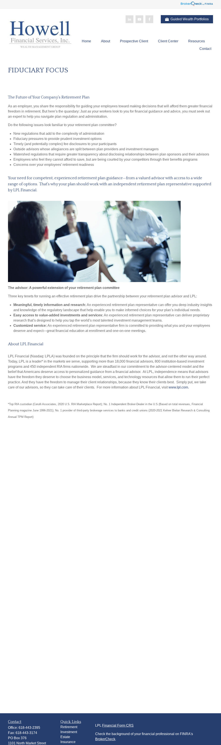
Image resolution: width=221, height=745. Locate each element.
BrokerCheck (105, 739)
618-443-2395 (29, 727)
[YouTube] (139, 19)
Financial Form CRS (118, 725)
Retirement (68, 727)
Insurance (68, 742)
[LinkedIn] (129, 19)
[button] (86, 41)
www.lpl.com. (178, 387)
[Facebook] (149, 19)
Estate (65, 737)
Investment (68, 732)
